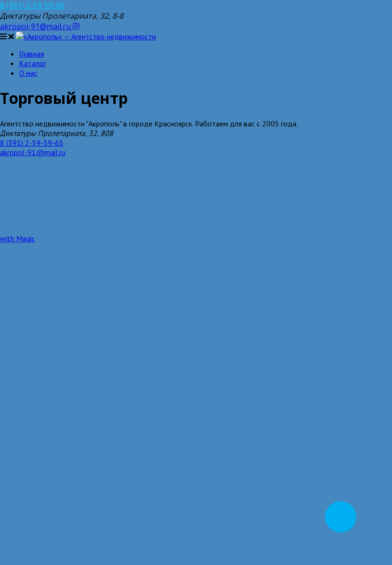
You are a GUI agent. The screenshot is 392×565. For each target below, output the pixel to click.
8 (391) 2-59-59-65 (32, 5)
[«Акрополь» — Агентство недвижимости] (86, 36)
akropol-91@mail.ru (36, 26)
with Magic (17, 238)
